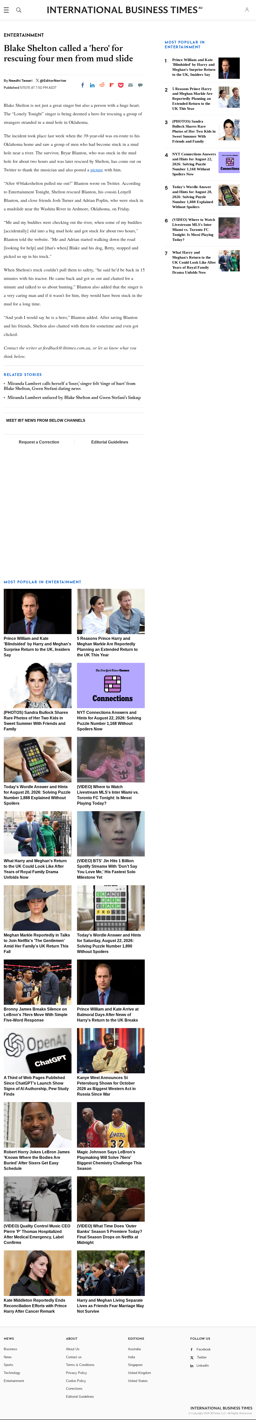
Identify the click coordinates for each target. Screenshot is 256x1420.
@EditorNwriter (53, 80)
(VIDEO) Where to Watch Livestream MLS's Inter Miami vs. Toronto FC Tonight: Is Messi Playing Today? (193, 230)
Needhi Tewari (21, 80)
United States (138, 1381)
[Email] (130, 85)
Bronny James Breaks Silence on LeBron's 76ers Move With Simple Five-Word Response (36, 1014)
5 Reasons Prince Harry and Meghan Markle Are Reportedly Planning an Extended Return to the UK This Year (192, 99)
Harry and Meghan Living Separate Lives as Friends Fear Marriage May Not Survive (110, 1305)
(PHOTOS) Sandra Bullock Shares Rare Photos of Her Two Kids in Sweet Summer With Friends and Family (194, 131)
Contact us (74, 1357)
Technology (12, 1373)
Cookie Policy (76, 1381)
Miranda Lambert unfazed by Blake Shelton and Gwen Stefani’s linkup (74, 398)
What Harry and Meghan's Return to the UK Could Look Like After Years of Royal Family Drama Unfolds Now (194, 262)
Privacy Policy (76, 1373)
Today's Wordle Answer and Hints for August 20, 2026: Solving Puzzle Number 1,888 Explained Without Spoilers (192, 197)
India (131, 1357)
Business (10, 1349)
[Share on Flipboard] (111, 85)
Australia (134, 1349)
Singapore (135, 1365)
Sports (8, 1365)
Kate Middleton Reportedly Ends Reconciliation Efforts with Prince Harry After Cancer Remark (35, 1305)
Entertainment (14, 1381)
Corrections (74, 1388)
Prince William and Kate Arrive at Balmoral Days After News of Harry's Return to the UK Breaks (107, 1014)
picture (96, 170)
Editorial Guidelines (109, 442)
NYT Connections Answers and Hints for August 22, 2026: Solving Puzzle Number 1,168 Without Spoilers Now (194, 164)
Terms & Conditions (80, 1365)
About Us (73, 1349)
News (8, 1357)
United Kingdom (139, 1373)
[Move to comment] (140, 85)
